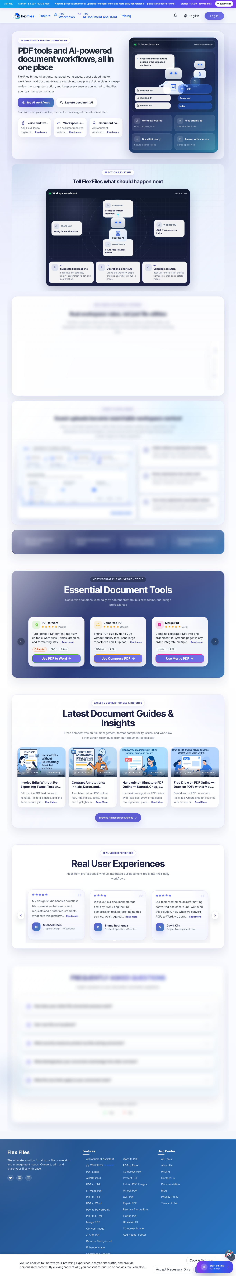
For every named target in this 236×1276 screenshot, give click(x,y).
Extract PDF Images (135, 1184)
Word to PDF (130, 1159)
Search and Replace (98, 1253)
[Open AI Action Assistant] (229, 1254)
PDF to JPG (93, 1184)
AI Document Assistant (100, 1159)
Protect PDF (130, 1178)
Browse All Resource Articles (116, 817)
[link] (41, 777)
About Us (166, 1165)
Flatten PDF (130, 1215)
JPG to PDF (93, 1234)
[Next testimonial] (215, 915)
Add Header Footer (134, 1234)
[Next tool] (215, 641)
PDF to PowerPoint (98, 1209)
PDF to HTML (94, 1216)
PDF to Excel (131, 1165)
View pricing (224, 3)
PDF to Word (94, 1203)
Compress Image (133, 1228)
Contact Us (168, 1178)
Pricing (126, 16)
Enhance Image (95, 1247)
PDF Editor (92, 1171)
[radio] (43, 627)
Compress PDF (132, 1171)
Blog (164, 1190)
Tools (43, 16)
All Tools (166, 1159)
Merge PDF (93, 1222)
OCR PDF (128, 1196)
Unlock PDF (130, 1190)
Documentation (170, 1184)
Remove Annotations (135, 1209)
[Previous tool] (21, 641)
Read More (51, 802)
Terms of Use (169, 1203)
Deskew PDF (131, 1222)
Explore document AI (79, 102)
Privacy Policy (169, 1196)
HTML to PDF (94, 1190)
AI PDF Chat (93, 1178)
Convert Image (95, 1228)
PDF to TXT (93, 1197)
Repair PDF (130, 1203)
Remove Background (99, 1241)
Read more (41, 132)
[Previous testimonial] (21, 915)
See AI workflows (38, 102)
